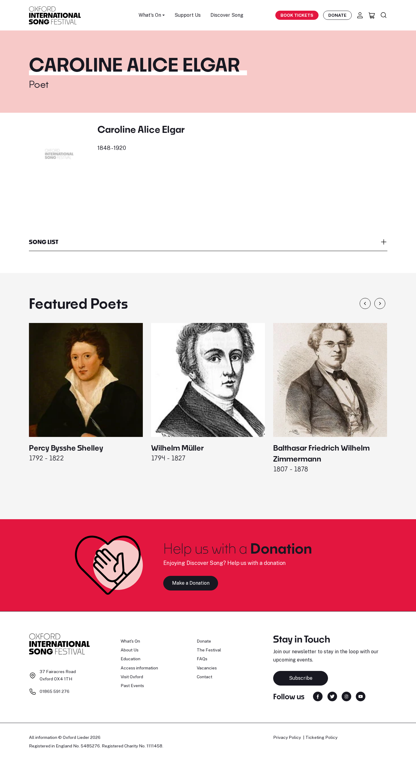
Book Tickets (296, 15)
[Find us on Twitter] (332, 696)
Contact (204, 676)
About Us (130, 649)
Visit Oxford (132, 676)
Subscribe (300, 678)
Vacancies (207, 667)
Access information (139, 667)
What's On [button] (150, 15)
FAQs (202, 658)
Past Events (132, 685)
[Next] (379, 303)
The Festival (209, 649)
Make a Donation (191, 583)
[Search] (383, 15)
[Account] (360, 15)
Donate (337, 15)
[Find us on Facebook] (318, 696)
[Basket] (371, 15)
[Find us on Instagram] (346, 696)
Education (130, 658)
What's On (130, 641)
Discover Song (226, 15)
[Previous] (365, 303)
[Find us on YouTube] (360, 696)
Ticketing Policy (321, 737)
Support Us (188, 15)
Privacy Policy (287, 737)
